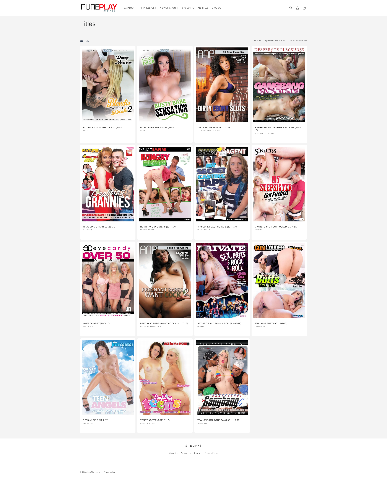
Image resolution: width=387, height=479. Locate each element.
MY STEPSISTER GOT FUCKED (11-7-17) (276, 227)
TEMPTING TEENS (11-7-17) (155, 420)
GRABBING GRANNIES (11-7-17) (100, 227)
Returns (197, 453)
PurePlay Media (94, 472)
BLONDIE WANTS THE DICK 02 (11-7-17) (104, 127)
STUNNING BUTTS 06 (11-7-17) (271, 323)
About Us (173, 453)
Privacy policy (109, 472)
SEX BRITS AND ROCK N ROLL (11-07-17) (219, 323)
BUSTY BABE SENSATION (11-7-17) (159, 127)
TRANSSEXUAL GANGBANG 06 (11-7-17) (218, 420)
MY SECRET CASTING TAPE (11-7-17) (217, 227)
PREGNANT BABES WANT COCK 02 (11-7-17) (164, 323)
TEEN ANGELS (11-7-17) (96, 420)
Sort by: (257, 40)
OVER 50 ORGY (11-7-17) (96, 323)
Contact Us (186, 453)
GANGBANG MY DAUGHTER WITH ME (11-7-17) (278, 128)
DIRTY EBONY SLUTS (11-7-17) (213, 127)
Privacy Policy (211, 453)
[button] (130, 8)
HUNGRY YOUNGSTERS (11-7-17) (158, 227)
